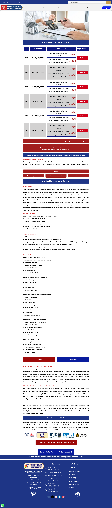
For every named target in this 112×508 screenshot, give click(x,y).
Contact (97, 7)
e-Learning (55, 7)
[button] (56, 171)
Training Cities (87, 7)
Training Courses (44, 7)
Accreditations (76, 7)
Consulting (65, 7)
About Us (33, 7)
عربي (106, 7)
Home (26, 7)
